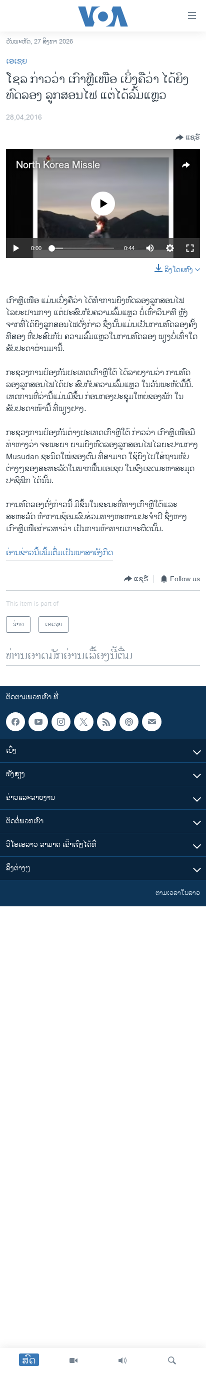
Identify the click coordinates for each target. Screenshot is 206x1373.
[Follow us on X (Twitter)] (83, 721)
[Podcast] (129, 721)
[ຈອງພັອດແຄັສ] (151, 721)
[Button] (188, 138)
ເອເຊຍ (16, 61)
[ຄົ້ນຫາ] (172, 1360)
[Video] (73, 1360)
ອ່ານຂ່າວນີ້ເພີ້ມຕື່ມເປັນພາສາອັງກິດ (59, 553)
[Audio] (123, 1360)
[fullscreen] (190, 248)
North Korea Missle (58, 165)
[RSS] (106, 721)
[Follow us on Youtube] (38, 721)
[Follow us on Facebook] (15, 721)
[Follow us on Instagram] (61, 721)
